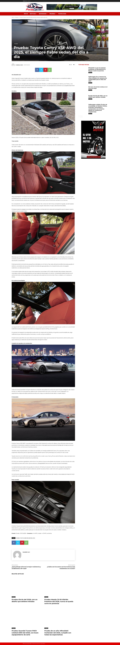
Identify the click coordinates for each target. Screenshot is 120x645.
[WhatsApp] (50, 70)
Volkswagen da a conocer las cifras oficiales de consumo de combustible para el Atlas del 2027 (97, 79)
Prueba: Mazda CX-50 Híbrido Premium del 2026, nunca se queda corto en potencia (58, 601)
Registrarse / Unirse (26, 0)
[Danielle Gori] (13, 65)
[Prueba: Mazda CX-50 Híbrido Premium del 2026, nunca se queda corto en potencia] (59, 587)
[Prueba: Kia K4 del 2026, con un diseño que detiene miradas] (27, 587)
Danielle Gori (19, 64)
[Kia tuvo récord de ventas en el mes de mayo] (82, 89)
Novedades (42, 14)
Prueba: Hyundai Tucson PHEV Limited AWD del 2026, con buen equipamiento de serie (25, 633)
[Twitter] (41, 70)
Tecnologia (62, 14)
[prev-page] (79, 116)
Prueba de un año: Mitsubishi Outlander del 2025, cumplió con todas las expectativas (57, 633)
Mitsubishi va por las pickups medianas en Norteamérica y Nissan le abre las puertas (97, 69)
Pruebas (52, 14)
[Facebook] (37, 70)
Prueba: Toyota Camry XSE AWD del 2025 (25, 538)
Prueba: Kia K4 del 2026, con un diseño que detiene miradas (24, 600)
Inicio (26, 14)
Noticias (33, 14)
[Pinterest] (45, 70)
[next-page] (81, 116)
